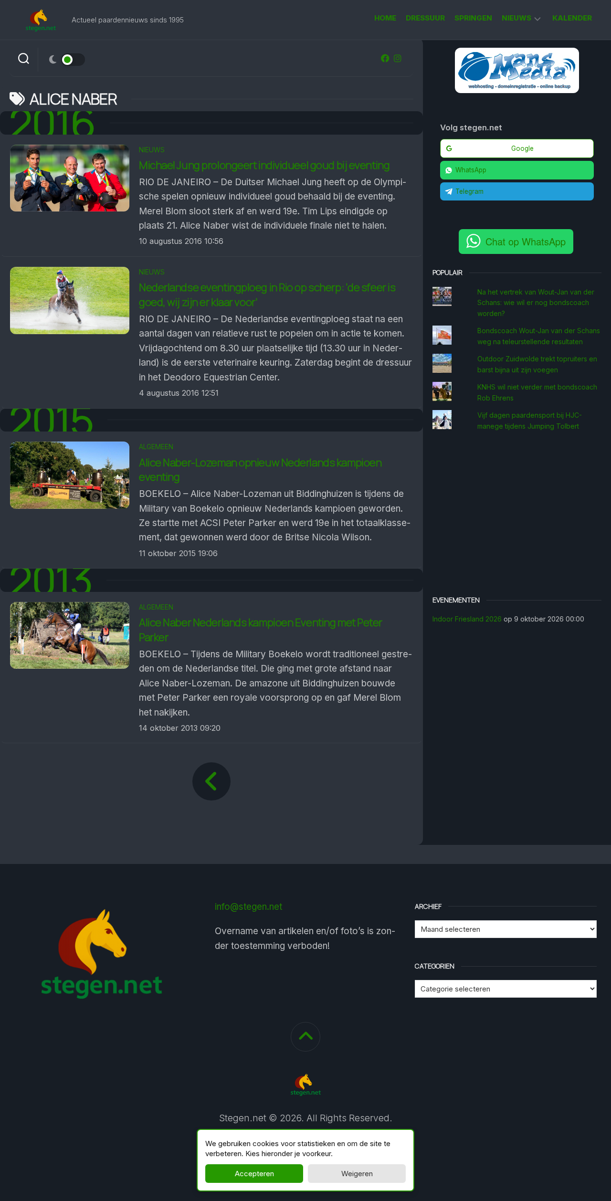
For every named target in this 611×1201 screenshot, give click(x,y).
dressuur (425, 17)
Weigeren (357, 1173)
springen (473, 17)
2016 (52, 123)
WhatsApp (470, 170)
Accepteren (254, 1173)
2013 (51, 580)
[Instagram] (397, 58)
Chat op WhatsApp (525, 241)
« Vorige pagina (211, 781)
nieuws (516, 17)
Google (522, 148)
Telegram (469, 191)
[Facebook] (385, 58)
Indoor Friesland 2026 (467, 619)
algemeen (156, 446)
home (385, 17)
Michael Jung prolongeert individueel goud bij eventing (264, 165)
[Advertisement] (516, 514)
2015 (51, 420)
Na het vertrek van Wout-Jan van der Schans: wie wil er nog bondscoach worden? (535, 302)
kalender (572, 17)
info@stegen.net (248, 906)
